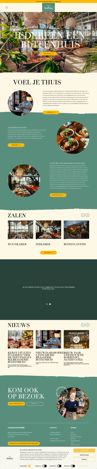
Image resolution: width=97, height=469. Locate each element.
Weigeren (84, 459)
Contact (34, 403)
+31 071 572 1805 (54, 438)
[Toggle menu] (6, 7)
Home (72, 432)
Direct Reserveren (15, 403)
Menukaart (15, 145)
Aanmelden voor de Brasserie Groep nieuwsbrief (23, 443)
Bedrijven (73, 438)
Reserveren (47, 53)
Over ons (50, 112)
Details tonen (81, 466)
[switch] (44, 466)
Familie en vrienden (76, 436)
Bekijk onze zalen (57, 195)
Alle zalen (47, 252)
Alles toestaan (84, 450)
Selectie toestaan (84, 455)
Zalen (72, 442)
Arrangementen (75, 440)
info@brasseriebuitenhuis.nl (57, 440)
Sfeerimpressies (75, 445)
